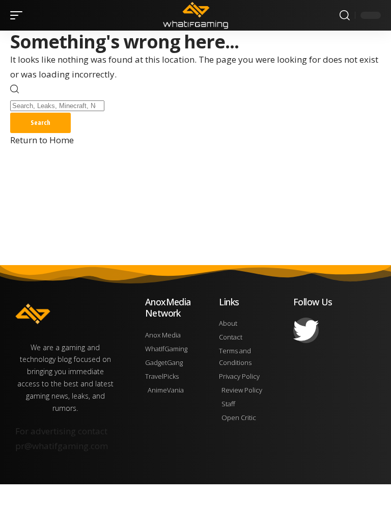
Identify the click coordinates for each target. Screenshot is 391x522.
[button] (18, 15)
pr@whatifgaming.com (61, 446)
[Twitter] (306, 330)
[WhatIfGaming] (195, 15)
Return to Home (42, 140)
